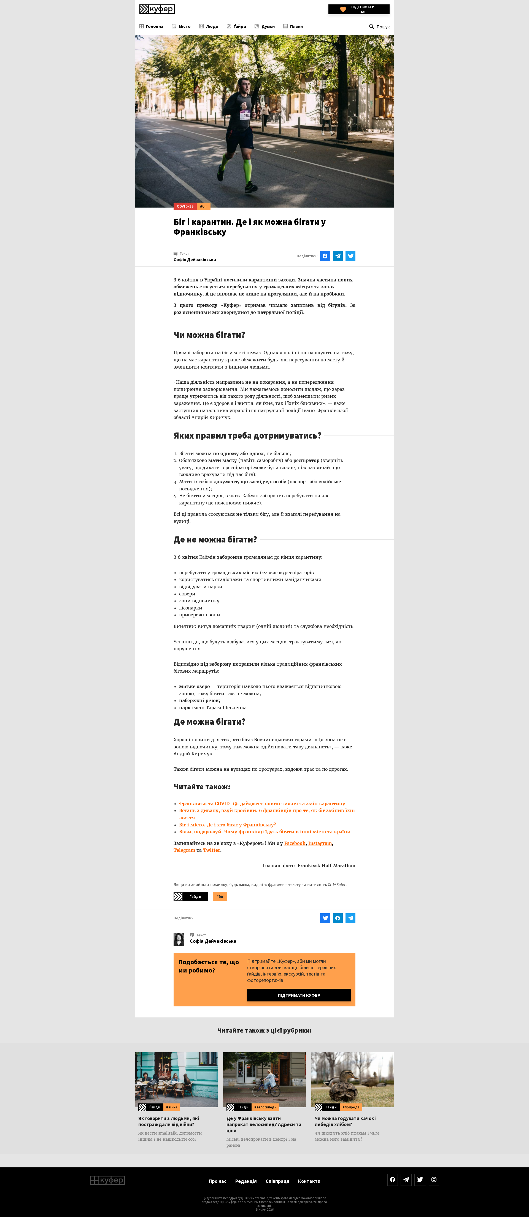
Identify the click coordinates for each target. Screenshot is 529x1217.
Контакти (309, 1181)
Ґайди (240, 26)
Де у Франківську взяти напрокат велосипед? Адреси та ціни (263, 1124)
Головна (154, 26)
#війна (171, 1107)
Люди (212, 26)
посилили (235, 280)
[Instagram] (434, 1180)
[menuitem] (151, 26)
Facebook (295, 843)
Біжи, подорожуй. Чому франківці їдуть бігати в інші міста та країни (264, 831)
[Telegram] (406, 1180)
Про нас (217, 1181)
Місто (185, 26)
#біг (203, 206)
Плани (296, 26)
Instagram (320, 843)
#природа (351, 1107)
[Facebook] (392, 1180)
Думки (268, 26)
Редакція (246, 1181)
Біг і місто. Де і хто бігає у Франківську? (227, 825)
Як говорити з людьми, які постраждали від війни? (168, 1121)
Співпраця (277, 1181)
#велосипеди (265, 1107)
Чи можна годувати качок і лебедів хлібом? (346, 1121)
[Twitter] (420, 1180)
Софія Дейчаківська (213, 941)
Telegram (184, 850)
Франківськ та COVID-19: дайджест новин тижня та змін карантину (262, 803)
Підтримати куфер (299, 995)
